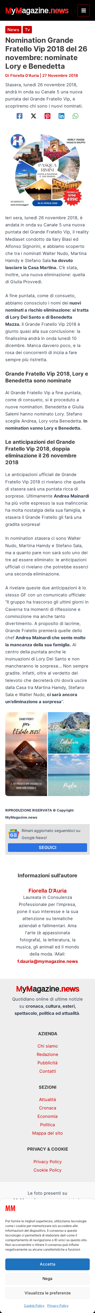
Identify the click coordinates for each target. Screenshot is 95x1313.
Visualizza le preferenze (48, 1292)
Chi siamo (47, 1046)
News (13, 29)
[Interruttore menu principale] (83, 10)
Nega (47, 1278)
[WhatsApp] (75, 116)
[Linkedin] (61, 116)
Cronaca (47, 1108)
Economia (47, 1116)
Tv (27, 29)
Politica (47, 1124)
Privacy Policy (58, 1305)
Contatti (47, 1071)
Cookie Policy (34, 1305)
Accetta (47, 1264)
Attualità (47, 1099)
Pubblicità (47, 1062)
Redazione (47, 1054)
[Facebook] (19, 116)
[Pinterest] (47, 116)
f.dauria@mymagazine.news (47, 961)
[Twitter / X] (33, 116)
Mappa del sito (47, 1133)
